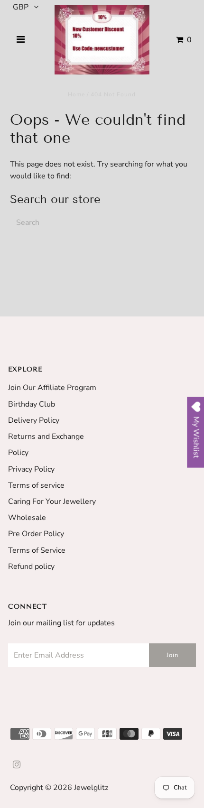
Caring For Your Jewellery (52, 501)
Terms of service (36, 485)
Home (76, 94)
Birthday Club (31, 404)
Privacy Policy (31, 469)
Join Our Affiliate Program (52, 387)
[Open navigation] (20, 40)
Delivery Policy (33, 420)
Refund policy (31, 566)
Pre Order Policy (36, 534)
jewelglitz (91, 787)
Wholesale (27, 517)
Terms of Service (36, 550)
